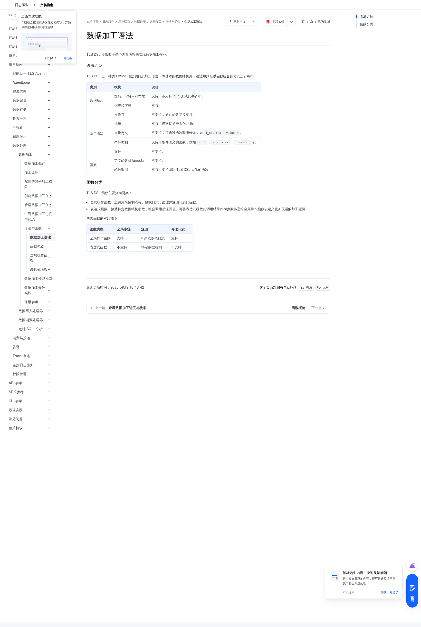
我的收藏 (323, 21)
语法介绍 (366, 16)
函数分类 (366, 24)
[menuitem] (30, 73)
